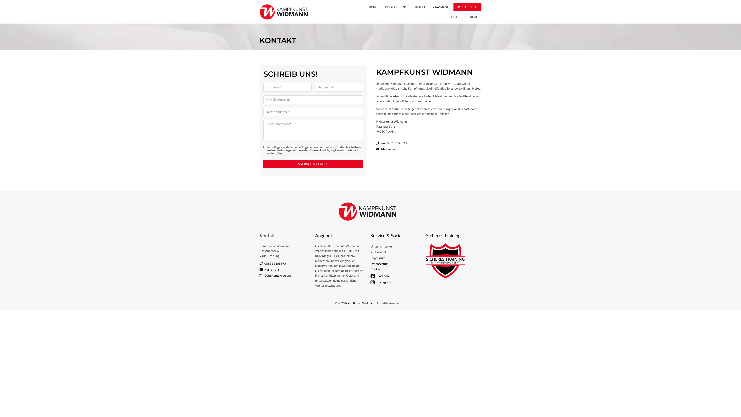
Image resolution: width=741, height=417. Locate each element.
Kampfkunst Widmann (360, 303)
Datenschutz (378, 263)
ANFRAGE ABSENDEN (313, 163)
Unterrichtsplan (381, 246)
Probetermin (378, 252)
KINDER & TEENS (395, 7)
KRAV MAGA (440, 7)
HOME (373, 7)
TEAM (453, 16)
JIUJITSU (419, 7)
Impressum (377, 258)
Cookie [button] (375, 269)
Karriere (471, 16)
